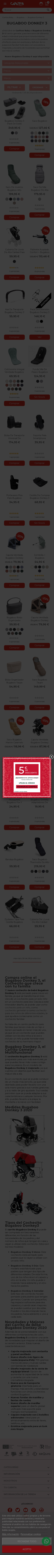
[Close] (51, 757)
